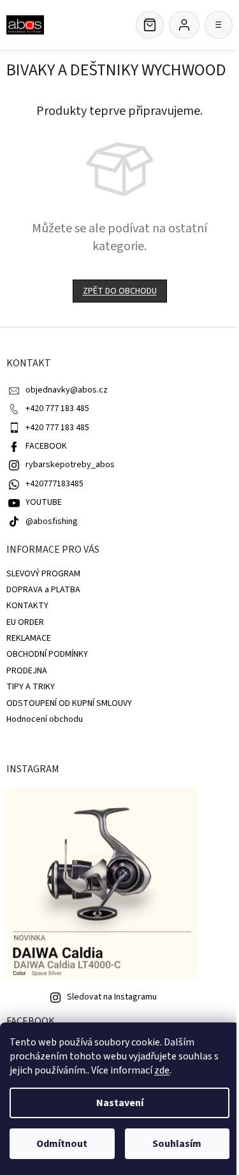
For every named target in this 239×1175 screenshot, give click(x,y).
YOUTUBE (43, 502)
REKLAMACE (28, 638)
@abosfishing (51, 521)
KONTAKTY (27, 605)
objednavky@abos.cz (66, 390)
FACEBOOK (46, 446)
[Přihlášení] (184, 25)
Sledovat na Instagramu (112, 997)
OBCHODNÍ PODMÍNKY (47, 654)
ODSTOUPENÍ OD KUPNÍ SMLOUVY (69, 703)
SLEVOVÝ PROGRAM (43, 573)
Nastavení (119, 1103)
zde (162, 1070)
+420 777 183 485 (57, 408)
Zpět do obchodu (120, 291)
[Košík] (150, 25)
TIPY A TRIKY (30, 686)
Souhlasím (176, 1144)
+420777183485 (54, 483)
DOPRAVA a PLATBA (43, 589)
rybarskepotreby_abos (70, 464)
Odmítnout (61, 1144)
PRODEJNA (26, 670)
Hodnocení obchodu (44, 719)
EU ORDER (25, 622)
